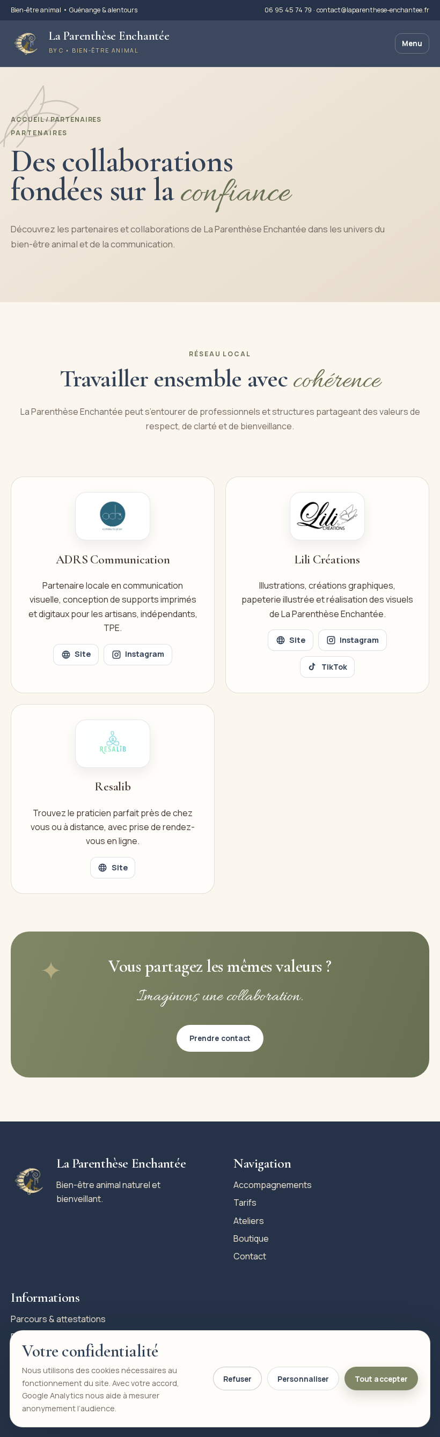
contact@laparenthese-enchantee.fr (373, 9)
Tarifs (244, 1202)
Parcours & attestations (58, 1319)
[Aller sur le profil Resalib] (112, 743)
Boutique (251, 1238)
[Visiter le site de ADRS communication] (112, 516)
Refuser (237, 1379)
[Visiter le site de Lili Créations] (327, 516)
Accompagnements (272, 1185)
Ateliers (248, 1221)
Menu (412, 43)
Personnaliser (303, 1379)
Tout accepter (381, 1379)
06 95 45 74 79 (289, 9)
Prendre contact (220, 1038)
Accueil (28, 119)
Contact (249, 1256)
